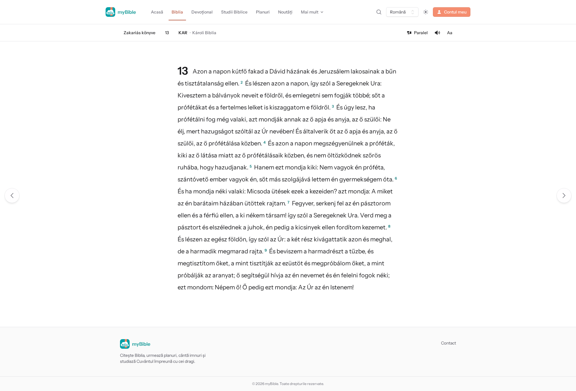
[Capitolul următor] (564, 195)
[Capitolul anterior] (12, 195)
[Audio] (437, 32)
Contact (448, 343)
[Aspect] (425, 12)
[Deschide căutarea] (379, 12)
